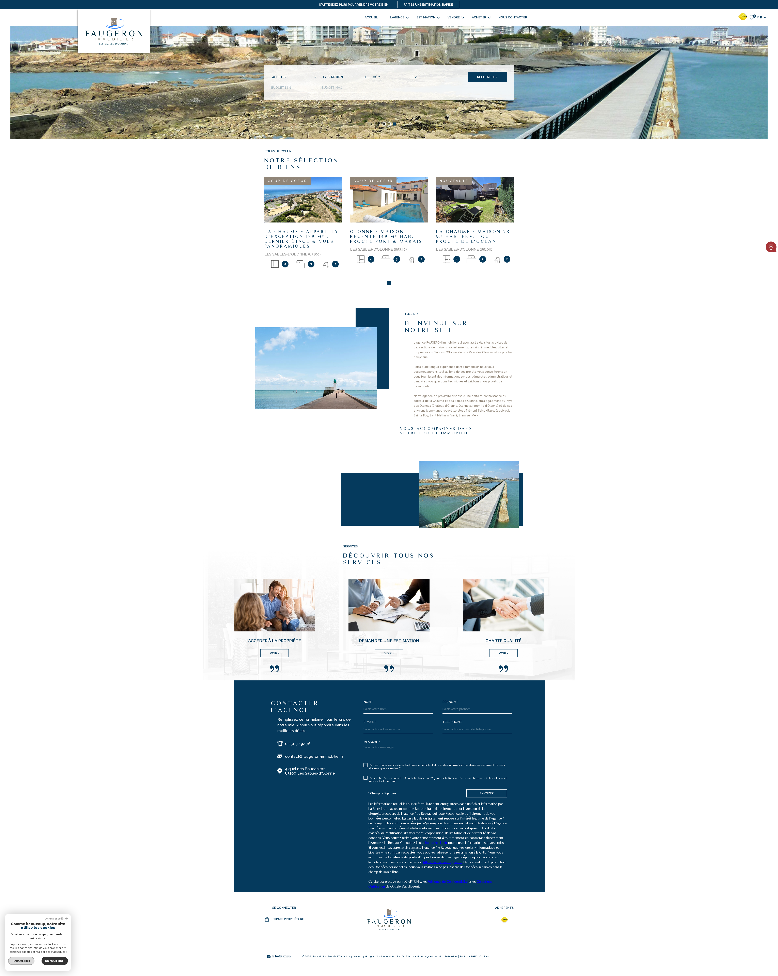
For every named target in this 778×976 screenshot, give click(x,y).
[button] (384, 124)
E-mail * (369, 722)
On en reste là (54, 918)
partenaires (451, 956)
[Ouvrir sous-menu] (407, 17)
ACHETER (479, 17)
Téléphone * (453, 722)
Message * (371, 742)
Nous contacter (512, 17)
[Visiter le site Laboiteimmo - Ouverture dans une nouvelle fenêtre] (278, 957)
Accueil (371, 17)
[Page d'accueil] (113, 31)
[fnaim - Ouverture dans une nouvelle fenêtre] (504, 920)
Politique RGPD (468, 956)
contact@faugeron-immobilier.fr (314, 756)
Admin (438, 956)
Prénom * (450, 702)
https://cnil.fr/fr (436, 843)
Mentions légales (423, 956)
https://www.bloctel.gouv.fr (442, 862)
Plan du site (403, 956)
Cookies (484, 956)
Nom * (368, 702)
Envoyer (487, 793)
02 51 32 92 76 (298, 743)
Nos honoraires (385, 956)
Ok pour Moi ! (54, 961)
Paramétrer (21, 961)
